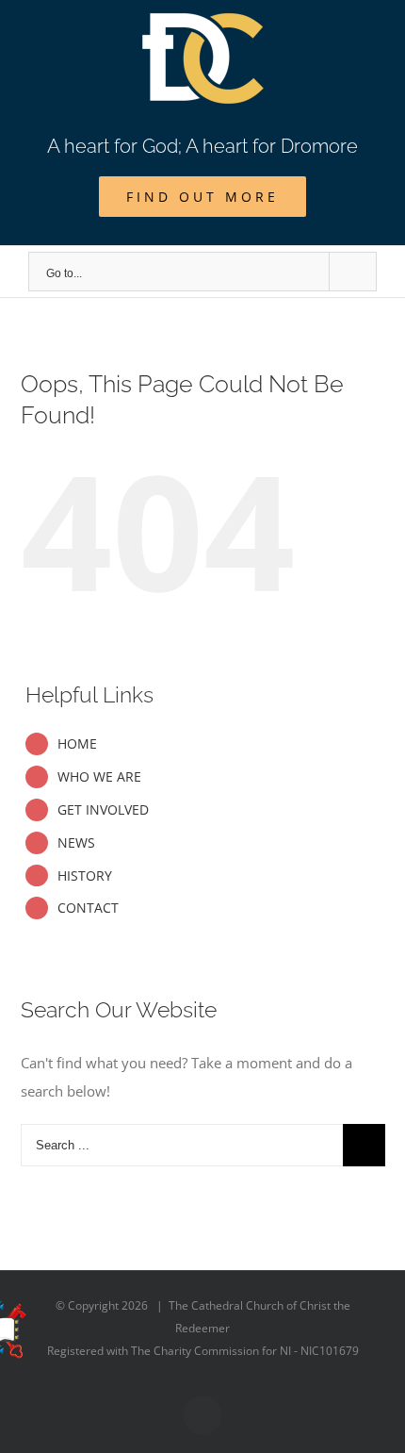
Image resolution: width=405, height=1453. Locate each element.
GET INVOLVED (103, 809)
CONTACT (88, 907)
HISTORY (84, 875)
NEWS (76, 842)
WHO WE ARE (99, 776)
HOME (77, 743)
